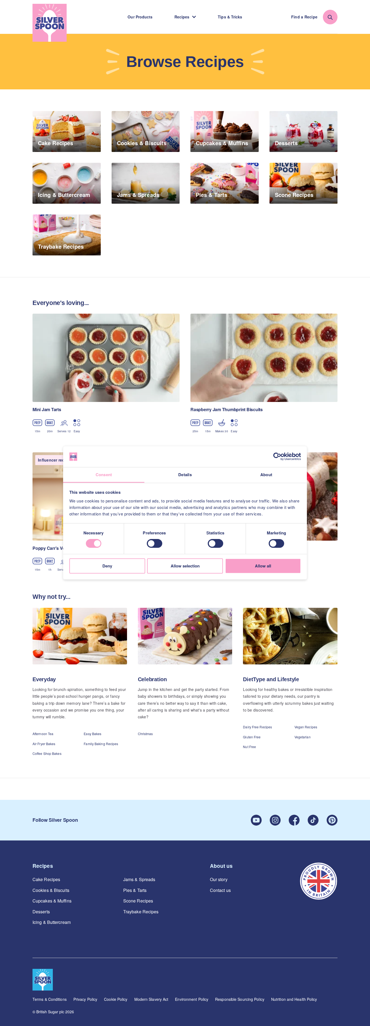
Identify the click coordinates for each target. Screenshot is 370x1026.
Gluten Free (252, 737)
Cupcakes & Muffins (52, 901)
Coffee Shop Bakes (47, 753)
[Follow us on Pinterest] (332, 820)
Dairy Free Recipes (257, 727)
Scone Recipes (138, 901)
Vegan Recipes (305, 727)
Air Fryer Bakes (44, 744)
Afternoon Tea (43, 734)
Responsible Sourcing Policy (239, 999)
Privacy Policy (85, 999)
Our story (219, 879)
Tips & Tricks (230, 17)
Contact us (220, 890)
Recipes (182, 17)
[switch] (154, 543)
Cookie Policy (115, 999)
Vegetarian (302, 737)
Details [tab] (185, 475)
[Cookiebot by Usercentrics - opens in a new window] (277, 457)
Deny (107, 566)
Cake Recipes (46, 879)
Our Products (140, 17)
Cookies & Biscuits (51, 890)
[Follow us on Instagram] (275, 820)
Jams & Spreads (139, 879)
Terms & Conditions (50, 999)
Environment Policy (191, 999)
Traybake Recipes (141, 912)
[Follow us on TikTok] (313, 820)
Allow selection (185, 566)
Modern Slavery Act (151, 999)
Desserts (41, 912)
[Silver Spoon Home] (50, 23)
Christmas (145, 734)
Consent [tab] (104, 475)
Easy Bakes (92, 734)
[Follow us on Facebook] (294, 820)
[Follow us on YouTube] (256, 820)
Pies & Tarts (135, 890)
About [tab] (266, 475)
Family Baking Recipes (101, 744)
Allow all (263, 566)
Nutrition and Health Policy (294, 999)
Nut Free (249, 747)
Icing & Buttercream (52, 922)
